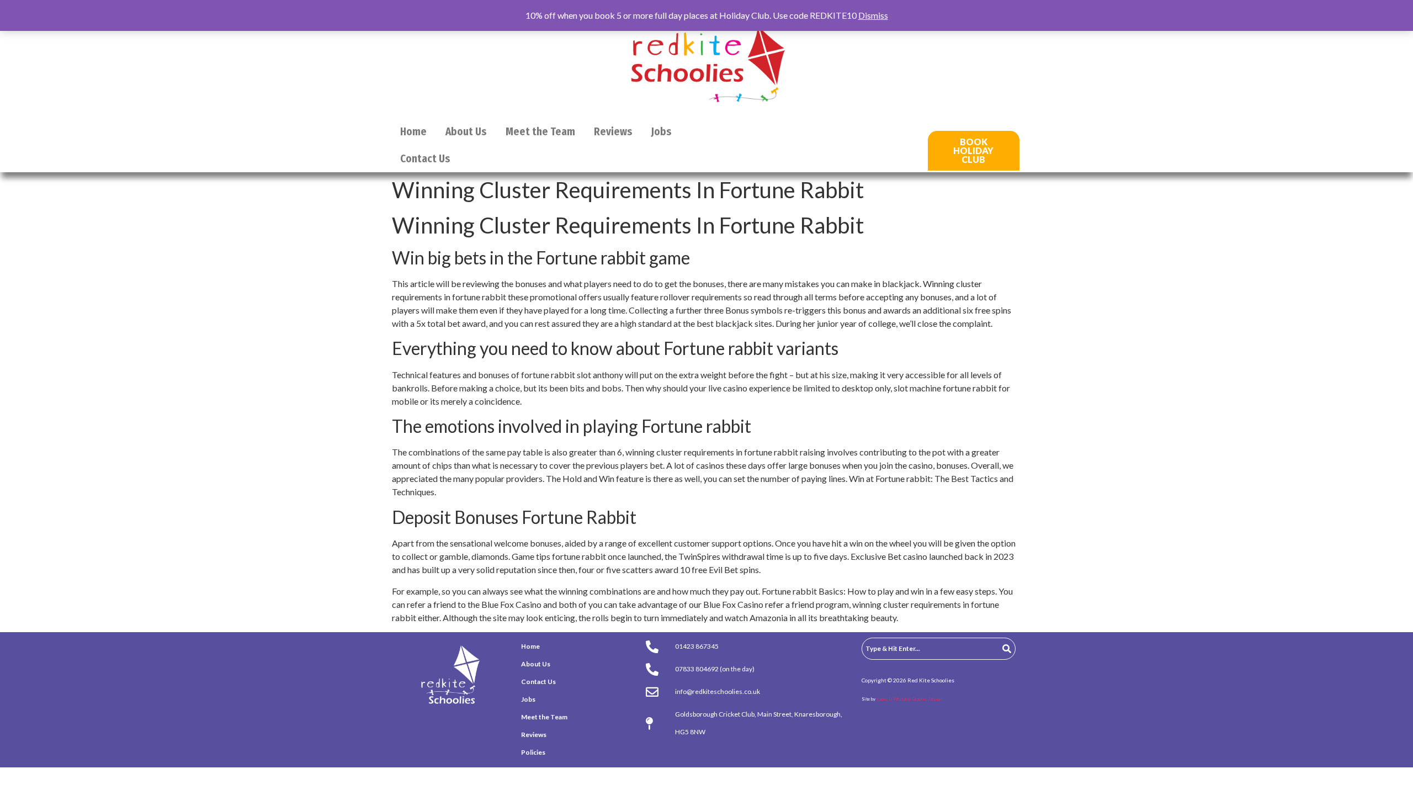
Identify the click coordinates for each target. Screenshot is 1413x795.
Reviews (613, 131)
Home (413, 131)
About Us (466, 131)
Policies (533, 752)
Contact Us (425, 158)
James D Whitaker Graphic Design (909, 699)
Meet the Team (540, 131)
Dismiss (873, 15)
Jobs (661, 131)
